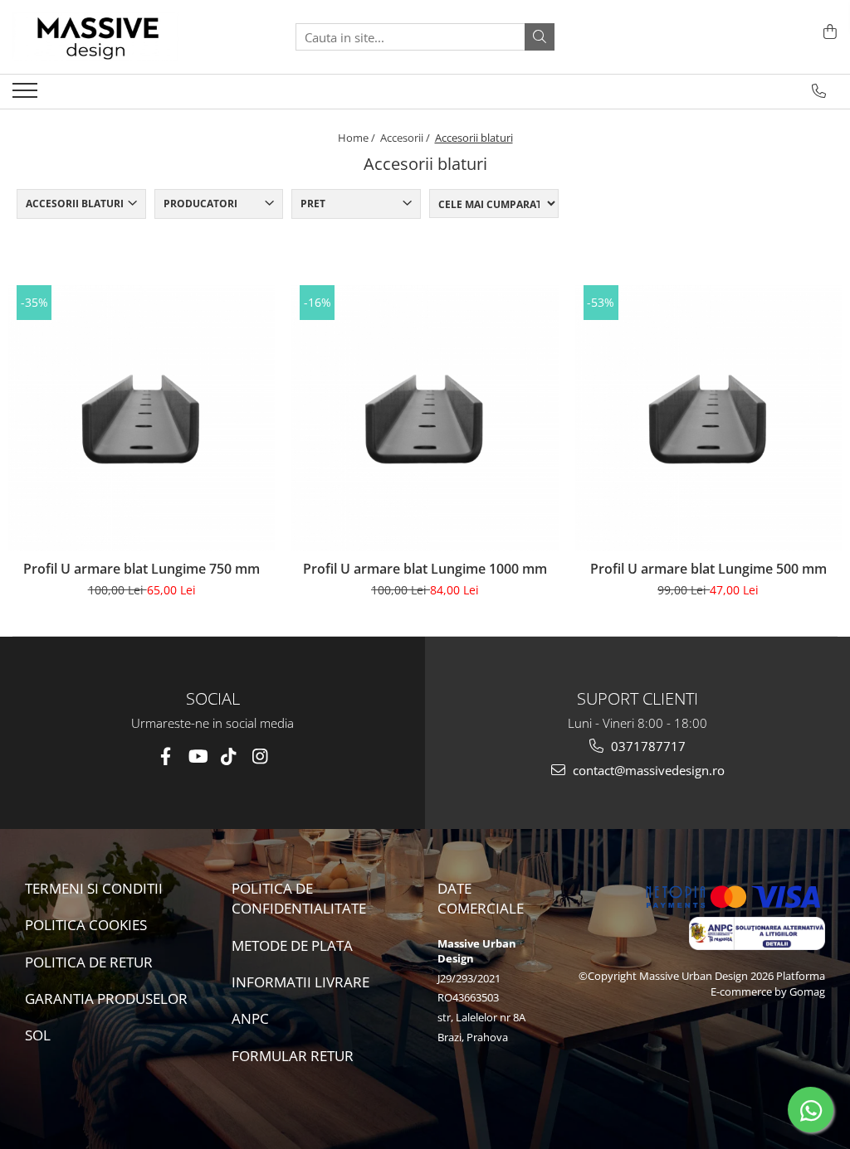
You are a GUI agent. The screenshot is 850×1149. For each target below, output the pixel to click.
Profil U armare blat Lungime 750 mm (141, 569)
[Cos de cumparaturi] (827, 32)
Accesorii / (406, 137)
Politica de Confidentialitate (299, 898)
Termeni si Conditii (94, 888)
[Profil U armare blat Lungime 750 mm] (141, 418)
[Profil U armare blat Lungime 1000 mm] (424, 418)
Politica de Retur (89, 962)
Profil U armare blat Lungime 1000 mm (425, 569)
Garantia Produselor (106, 998)
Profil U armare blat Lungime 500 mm (708, 569)
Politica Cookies (86, 924)
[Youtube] (197, 756)
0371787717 (647, 746)
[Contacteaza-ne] (819, 91)
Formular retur (293, 1055)
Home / (358, 137)
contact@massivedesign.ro (647, 770)
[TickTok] (228, 756)
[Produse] (27, 95)
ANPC (250, 1018)
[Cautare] (539, 37)
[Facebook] (165, 756)
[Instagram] (260, 756)
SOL (38, 1035)
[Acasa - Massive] (95, 36)
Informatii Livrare (300, 981)
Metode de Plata (292, 945)
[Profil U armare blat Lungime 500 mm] (708, 418)
